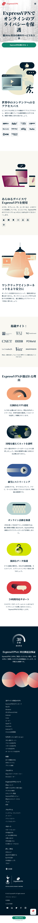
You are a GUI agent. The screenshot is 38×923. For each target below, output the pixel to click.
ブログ (7, 863)
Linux (7, 718)
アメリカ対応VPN (11, 743)
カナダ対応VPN (10, 749)
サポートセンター (11, 830)
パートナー (9, 816)
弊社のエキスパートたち (13, 799)
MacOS (8, 707)
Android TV (9, 729)
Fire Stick (8, 726)
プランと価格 (9, 765)
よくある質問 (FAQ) (11, 835)
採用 (7, 805)
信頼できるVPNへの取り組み (14, 788)
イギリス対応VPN (11, 746)
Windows (8, 709)
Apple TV (8, 723)
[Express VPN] (10, 3)
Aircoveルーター (10, 777)
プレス (7, 802)
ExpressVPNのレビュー (12, 796)
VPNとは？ (9, 852)
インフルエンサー (11, 821)
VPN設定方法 (9, 832)
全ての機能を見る (11, 760)
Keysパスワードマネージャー (14, 774)
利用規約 (8, 900)
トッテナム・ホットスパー (13, 813)
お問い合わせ (9, 838)
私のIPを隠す (9, 858)
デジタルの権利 (10, 791)
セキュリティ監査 (11, 793)
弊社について (9, 785)
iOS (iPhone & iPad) (11, 712)
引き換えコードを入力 (12, 844)
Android (8, 715)
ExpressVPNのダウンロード (14, 704)
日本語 (10, 869)
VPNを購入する (10, 841)
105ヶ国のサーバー (11, 740)
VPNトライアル (10, 763)
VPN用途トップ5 (10, 860)
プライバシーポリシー (11, 897)
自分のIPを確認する (11, 855)
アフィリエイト (10, 818)
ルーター (8, 721)
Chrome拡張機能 (11, 732)
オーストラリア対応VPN (13, 751)
